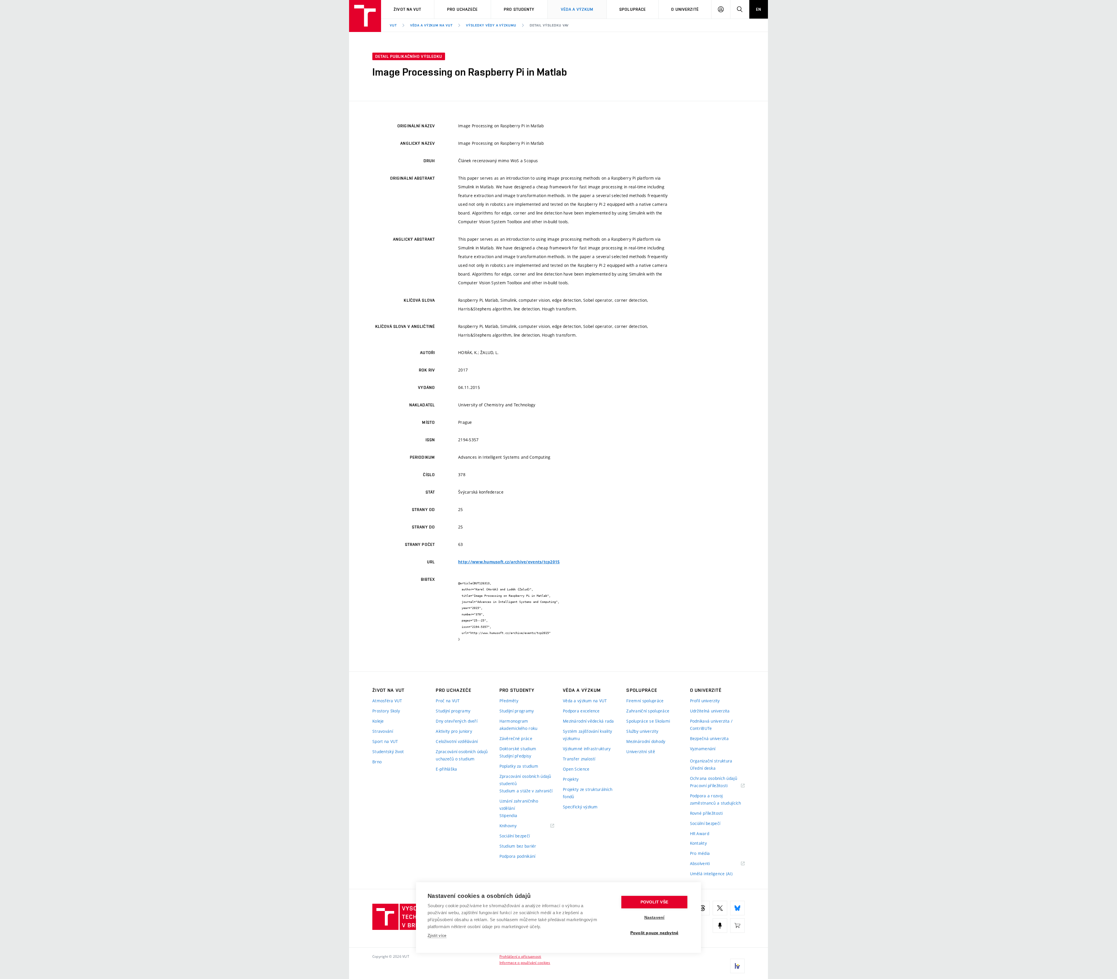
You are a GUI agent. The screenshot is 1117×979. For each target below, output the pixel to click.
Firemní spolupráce (645, 700)
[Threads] (702, 908)
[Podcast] (720, 925)
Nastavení (654, 917)
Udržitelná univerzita (710, 711)
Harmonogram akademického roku (518, 724)
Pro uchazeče (462, 9)
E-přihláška (446, 769)
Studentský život (388, 751)
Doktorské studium (517, 748)
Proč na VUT (448, 700)
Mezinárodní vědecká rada (588, 721)
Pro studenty (519, 9)
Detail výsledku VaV (549, 25)
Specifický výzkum (580, 807)
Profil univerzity (705, 700)
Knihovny (515, 826)
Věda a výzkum (577, 9)
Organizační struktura (711, 761)
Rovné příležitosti (706, 813)
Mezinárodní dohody (645, 741)
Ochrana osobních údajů (713, 778)
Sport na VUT (385, 741)
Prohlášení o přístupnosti (520, 956)
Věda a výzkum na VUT (431, 25)
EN (758, 9)
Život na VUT (407, 9)
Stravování (382, 731)
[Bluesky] (737, 908)
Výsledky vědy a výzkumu (491, 25)
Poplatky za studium (518, 766)
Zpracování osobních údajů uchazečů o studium (462, 755)
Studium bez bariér (517, 846)
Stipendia (508, 815)
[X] (720, 908)
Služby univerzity (642, 731)
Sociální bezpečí (514, 836)
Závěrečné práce (515, 738)
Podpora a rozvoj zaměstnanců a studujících (715, 799)
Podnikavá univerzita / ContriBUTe (711, 724)
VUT (393, 25)
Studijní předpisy (515, 756)
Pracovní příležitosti (716, 786)
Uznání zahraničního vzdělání (518, 804)
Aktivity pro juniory (454, 731)
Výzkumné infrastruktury (587, 748)
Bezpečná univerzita (709, 738)
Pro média (700, 853)
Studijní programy (453, 711)
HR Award (699, 833)
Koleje (378, 721)
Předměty (508, 700)
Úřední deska (703, 768)
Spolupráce (632, 9)
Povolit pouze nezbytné (654, 933)
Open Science (576, 769)
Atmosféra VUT (387, 700)
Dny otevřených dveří (456, 721)
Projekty (571, 779)
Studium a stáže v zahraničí (526, 791)
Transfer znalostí (579, 759)
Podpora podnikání (517, 856)
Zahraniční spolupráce (647, 711)
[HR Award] (737, 966)
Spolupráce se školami (648, 721)
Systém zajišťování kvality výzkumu (587, 734)
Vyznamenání (703, 748)
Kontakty (698, 843)
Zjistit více (437, 935)
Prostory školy (386, 711)
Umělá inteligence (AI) (711, 873)
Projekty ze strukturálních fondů (587, 793)
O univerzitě (684, 9)
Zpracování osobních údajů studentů (525, 779)
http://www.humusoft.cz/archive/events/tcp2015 (509, 561)
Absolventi (707, 863)
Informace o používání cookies (524, 962)
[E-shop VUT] (737, 925)
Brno (377, 761)
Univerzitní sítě (640, 751)
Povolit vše (654, 902)
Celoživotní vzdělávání (457, 741)
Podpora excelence (581, 711)
